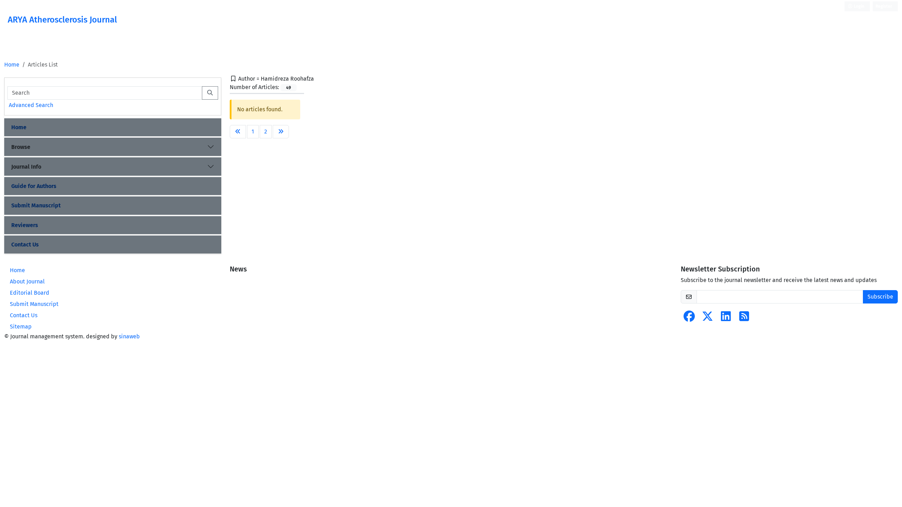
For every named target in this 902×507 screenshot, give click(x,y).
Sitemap (21, 326)
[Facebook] (689, 318)
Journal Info (26, 166)
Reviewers (24, 225)
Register (884, 6)
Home (11, 64)
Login (858, 6)
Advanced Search (31, 105)
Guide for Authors (33, 186)
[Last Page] (281, 131)
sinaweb (129, 336)
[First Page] (238, 131)
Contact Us (25, 244)
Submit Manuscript (36, 205)
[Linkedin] (725, 318)
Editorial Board (29, 292)
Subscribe (880, 296)
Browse (20, 147)
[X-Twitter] (707, 318)
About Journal (27, 281)
